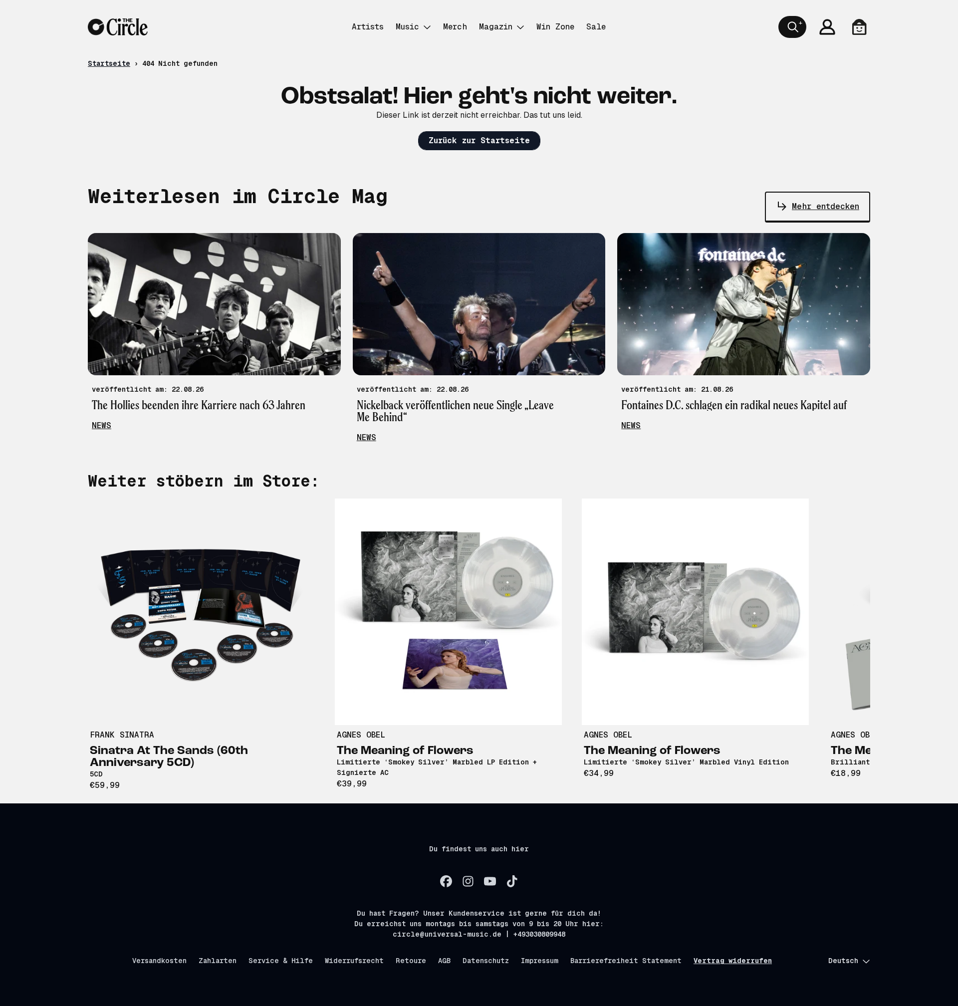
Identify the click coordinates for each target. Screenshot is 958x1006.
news (101, 425)
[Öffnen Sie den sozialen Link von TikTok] (512, 881)
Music (407, 26)
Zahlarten (218, 961)
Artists (368, 26)
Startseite (109, 63)
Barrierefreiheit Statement (626, 961)
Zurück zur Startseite (479, 140)
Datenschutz (486, 961)
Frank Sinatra (122, 735)
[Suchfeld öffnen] (792, 27)
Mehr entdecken (825, 206)
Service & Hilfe (280, 961)
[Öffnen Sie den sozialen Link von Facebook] (446, 881)
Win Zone (555, 26)
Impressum (539, 961)
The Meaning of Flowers (405, 751)
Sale (596, 26)
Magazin (495, 26)
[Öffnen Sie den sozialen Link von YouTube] (490, 881)
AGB (444, 961)
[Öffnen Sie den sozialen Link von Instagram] (468, 881)
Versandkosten (159, 961)
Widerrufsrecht (354, 961)
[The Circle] (118, 26)
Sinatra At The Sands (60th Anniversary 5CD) (169, 757)
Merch (455, 26)
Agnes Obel (361, 735)
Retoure (411, 961)
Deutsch (843, 961)
